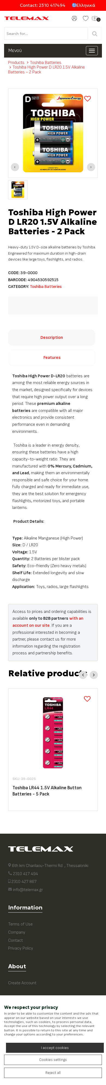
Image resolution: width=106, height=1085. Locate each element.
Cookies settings (53, 1059)
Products (16, 62)
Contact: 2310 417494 (43, 5)
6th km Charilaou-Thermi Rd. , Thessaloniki (50, 865)
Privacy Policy (20, 948)
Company (16, 932)
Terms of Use (20, 924)
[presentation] (15, 167)
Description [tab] (51, 337)
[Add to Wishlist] (87, 98)
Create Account (22, 983)
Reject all (53, 1072)
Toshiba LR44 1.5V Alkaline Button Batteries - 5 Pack (47, 791)
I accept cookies (55, 1047)
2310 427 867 (23, 881)
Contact (15, 940)
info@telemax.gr (28, 889)
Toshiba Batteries (45, 62)
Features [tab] (52, 357)
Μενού (15, 50)
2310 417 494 (25, 873)
